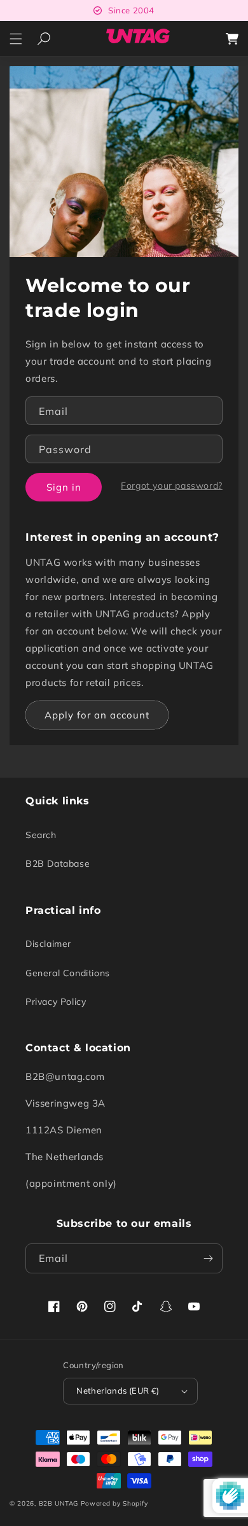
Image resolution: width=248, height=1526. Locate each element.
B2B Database (57, 863)
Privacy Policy (55, 1001)
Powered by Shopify (114, 1503)
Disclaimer (48, 943)
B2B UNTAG (58, 1503)
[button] (16, 39)
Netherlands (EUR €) (118, 1390)
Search (41, 835)
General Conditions (67, 973)
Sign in (63, 487)
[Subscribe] (208, 1258)
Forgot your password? (172, 485)
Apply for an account (97, 715)
